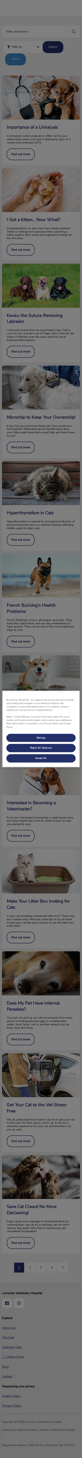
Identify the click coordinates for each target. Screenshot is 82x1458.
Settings (41, 737)
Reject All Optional (41, 748)
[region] (41, 728)
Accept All (41, 758)
